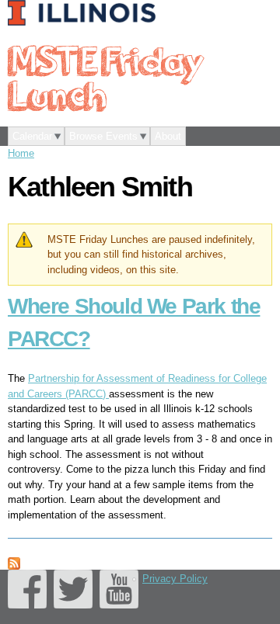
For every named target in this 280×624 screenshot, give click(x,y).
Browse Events (103, 136)
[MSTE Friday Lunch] (85, 14)
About (168, 136)
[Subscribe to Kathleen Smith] (14, 561)
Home (21, 153)
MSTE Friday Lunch (105, 77)
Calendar (32, 136)
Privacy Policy (175, 578)
